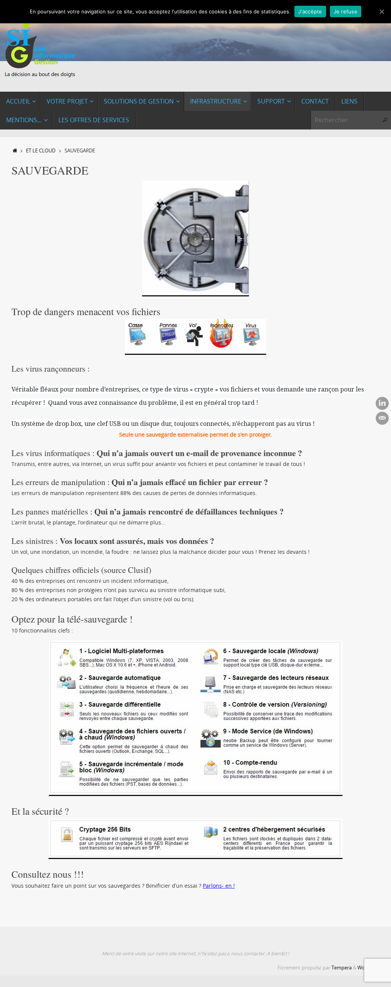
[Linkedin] (382, 403)
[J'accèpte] (381, 11)
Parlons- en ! (219, 885)
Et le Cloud (40, 150)
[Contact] (382, 418)
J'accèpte (310, 11)
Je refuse (345, 11)
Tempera (341, 967)
